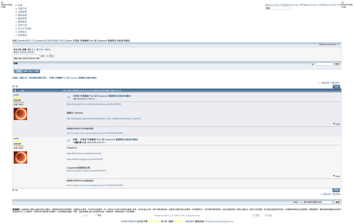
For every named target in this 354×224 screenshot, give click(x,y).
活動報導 (22, 12)
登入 (34, 50)
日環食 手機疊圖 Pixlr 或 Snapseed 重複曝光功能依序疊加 (72, 78)
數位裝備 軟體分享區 (53, 41)
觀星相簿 (22, 18)
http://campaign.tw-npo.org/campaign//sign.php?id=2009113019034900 (95, 133)
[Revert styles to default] (332, 5)
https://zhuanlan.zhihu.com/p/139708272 (86, 171)
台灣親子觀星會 (128, 221)
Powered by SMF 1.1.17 (163, 216)
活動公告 (22, 8)
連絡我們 (189, 221)
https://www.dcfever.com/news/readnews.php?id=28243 (94, 104)
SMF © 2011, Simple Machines (187, 216)
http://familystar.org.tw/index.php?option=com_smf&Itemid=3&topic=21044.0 (104, 118)
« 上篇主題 (323, 83)
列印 (337, 87)
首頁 (20, 5)
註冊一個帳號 (44, 50)
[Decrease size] (294, 5)
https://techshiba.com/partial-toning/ (84, 153)
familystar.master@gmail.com (219, 221)
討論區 (15, 78)
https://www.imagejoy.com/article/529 (85, 159)
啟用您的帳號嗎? (27, 52)
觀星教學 (22, 22)
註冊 (36, 71)
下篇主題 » (335, 83)
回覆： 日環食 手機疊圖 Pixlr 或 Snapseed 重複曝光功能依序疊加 (105, 139)
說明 (25, 71)
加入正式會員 (24, 28)
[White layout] (275, 5)
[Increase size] (313, 5)
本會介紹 (22, 25)
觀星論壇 (22, 15)
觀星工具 (30, 41)
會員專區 (22, 35)
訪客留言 (22, 32)
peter (16, 95)
